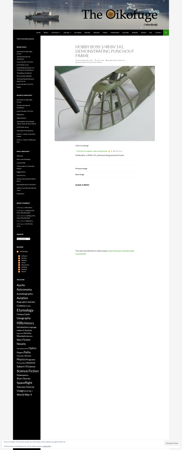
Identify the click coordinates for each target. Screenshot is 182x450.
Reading (135, 32)
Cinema (21, 305)
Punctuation (21, 363)
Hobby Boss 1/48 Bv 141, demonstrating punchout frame (100, 61)
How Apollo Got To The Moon (26, 184)
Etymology (25, 310)
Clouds (28, 306)
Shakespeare (22, 375)
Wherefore (20, 114)
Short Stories (23, 378)
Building (125, 32)
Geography (24, 318)
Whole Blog (22, 251)
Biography (21, 302)
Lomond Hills (21, 163)
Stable (19, 87)
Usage (20, 390)
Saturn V (22, 366)
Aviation (22, 298)
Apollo (21, 285)
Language (32, 327)
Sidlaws (66, 32)
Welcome (20, 156)
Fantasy (20, 314)
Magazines (20, 333)
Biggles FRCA (21, 172)
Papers (20, 352)
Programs (30, 359)
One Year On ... (21, 175)
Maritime (27, 333)
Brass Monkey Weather (24, 76)
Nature (29, 336)
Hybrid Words (21, 118)
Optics (32, 348)
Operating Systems (22, 348)
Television (21, 387)
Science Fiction (28, 371)
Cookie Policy (47, 446)
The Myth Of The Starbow (25, 131)
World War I (28, 391)
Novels (21, 344)
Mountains (21, 336)
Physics (21, 359)
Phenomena (115, 32)
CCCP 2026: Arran (23, 65)
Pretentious (20, 194)
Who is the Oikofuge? (23, 159)
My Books (55, 32)
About (46, 32)
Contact (158, 32)
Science (31, 366)
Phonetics (20, 356)
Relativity (30, 363)
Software (77, 32)
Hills (20, 323)
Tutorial (30, 387)
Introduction (22, 327)
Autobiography (25, 293)
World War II (24, 394)
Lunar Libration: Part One (25, 84)
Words (143, 32)
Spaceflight (24, 383)
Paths (27, 352)
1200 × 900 (100, 60)
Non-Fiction (23, 339)
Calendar (30, 301)
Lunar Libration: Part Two (25, 62)
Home (38, 32)
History (29, 323)
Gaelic (27, 314)
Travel (105, 32)
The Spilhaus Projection (24, 73)
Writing (87, 32)
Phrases (28, 356)
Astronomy (24, 289)
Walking (96, 32)
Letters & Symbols (24, 330)
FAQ (150, 32)
